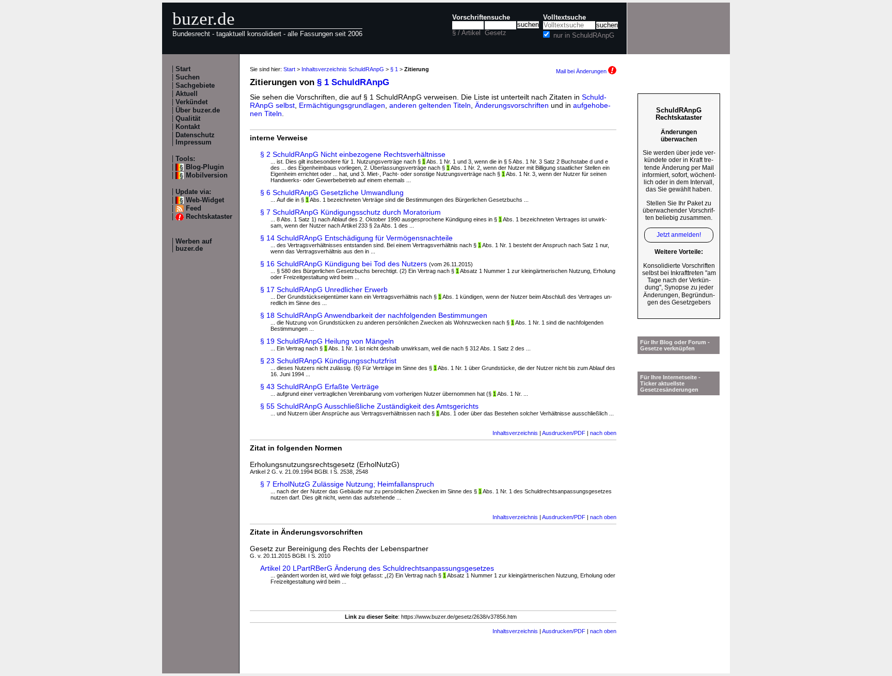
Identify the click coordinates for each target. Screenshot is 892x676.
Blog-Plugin (205, 167)
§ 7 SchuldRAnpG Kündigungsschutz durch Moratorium (350, 212)
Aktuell (187, 94)
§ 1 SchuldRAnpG (353, 82)
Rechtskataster (209, 216)
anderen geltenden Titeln (430, 105)
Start (183, 69)
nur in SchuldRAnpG (583, 35)
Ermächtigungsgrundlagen (342, 105)
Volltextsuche (564, 17)
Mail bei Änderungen (582, 71)
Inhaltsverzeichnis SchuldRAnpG (342, 69)
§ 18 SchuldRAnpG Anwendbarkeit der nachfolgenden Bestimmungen (373, 315)
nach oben (603, 433)
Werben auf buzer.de (194, 245)
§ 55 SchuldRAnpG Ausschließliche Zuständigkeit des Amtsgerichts (369, 406)
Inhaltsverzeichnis (515, 433)
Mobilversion (207, 175)
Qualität (188, 118)
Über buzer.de (198, 110)
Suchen (188, 77)
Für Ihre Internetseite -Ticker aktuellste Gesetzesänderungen (670, 383)
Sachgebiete (195, 85)
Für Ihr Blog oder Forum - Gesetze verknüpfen (675, 345)
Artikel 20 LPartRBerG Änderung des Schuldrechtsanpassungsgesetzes (377, 568)
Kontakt (188, 127)
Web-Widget (205, 200)
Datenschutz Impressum (195, 139)
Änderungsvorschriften (512, 105)
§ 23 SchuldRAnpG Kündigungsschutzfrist (328, 361)
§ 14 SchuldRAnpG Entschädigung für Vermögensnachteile (356, 238)
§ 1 (394, 69)
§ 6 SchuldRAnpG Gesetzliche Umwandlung (332, 192)
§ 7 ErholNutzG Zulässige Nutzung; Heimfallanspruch (347, 484)
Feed (193, 208)
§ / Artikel (466, 33)
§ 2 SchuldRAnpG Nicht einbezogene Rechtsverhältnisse (352, 154)
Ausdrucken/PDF (563, 433)
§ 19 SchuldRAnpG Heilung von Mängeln (327, 341)
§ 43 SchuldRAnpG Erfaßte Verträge (319, 386)
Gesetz (495, 33)
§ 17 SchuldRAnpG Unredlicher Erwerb (324, 289)
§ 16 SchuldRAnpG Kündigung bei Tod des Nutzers (343, 264)
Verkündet (192, 102)
